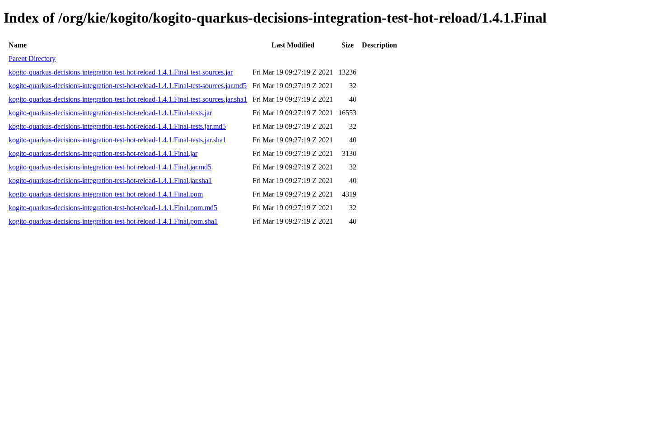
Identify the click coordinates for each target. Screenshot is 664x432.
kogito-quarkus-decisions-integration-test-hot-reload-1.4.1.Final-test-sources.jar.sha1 (128, 99)
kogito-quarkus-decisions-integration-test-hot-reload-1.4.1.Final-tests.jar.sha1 (117, 140)
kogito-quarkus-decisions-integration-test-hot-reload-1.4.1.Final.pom (106, 194)
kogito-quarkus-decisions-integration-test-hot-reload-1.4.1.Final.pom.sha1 (113, 221)
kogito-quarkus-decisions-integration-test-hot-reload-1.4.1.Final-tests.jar (110, 113)
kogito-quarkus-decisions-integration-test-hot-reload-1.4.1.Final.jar (103, 153)
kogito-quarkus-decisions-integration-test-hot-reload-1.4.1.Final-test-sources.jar (121, 72)
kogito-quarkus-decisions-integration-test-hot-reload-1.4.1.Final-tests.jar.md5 (117, 126)
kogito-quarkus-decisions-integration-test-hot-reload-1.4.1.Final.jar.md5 (110, 167)
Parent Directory (32, 58)
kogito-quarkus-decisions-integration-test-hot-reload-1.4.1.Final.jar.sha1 (110, 180)
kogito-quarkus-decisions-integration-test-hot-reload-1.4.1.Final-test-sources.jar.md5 (128, 85)
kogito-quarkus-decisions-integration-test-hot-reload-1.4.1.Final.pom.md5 (113, 207)
